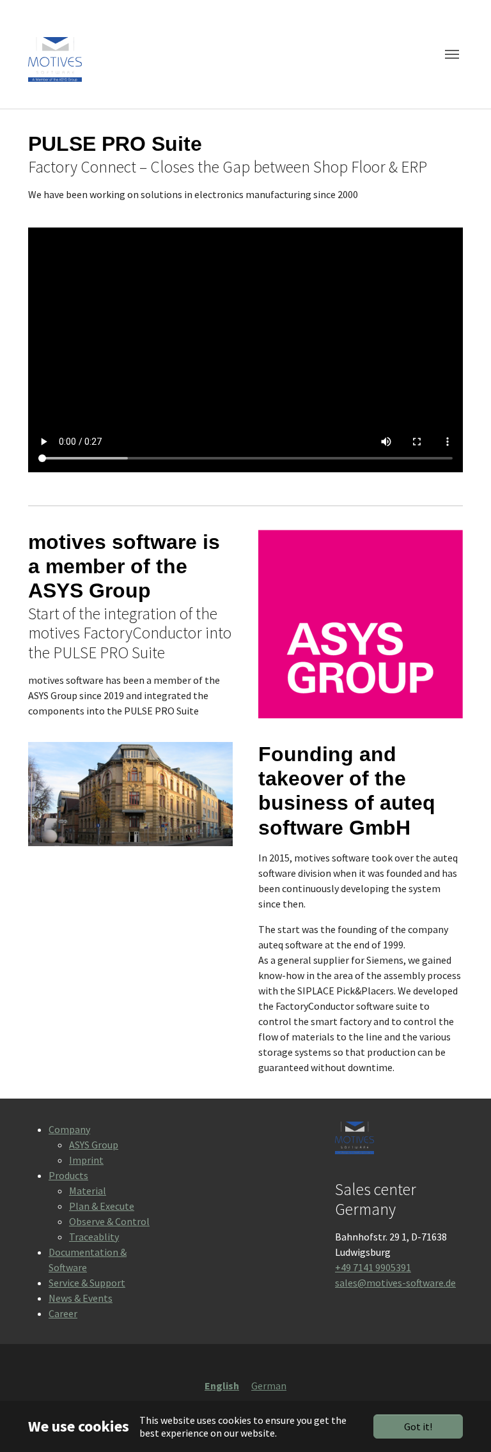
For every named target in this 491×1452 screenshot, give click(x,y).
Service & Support (87, 1282)
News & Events (81, 1298)
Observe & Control (109, 1221)
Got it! (418, 1426)
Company (69, 1129)
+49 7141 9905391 (373, 1267)
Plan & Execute (101, 1206)
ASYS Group (93, 1144)
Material (87, 1190)
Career (63, 1313)
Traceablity (94, 1236)
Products (68, 1175)
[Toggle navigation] (452, 54)
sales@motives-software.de (395, 1282)
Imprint (86, 1160)
